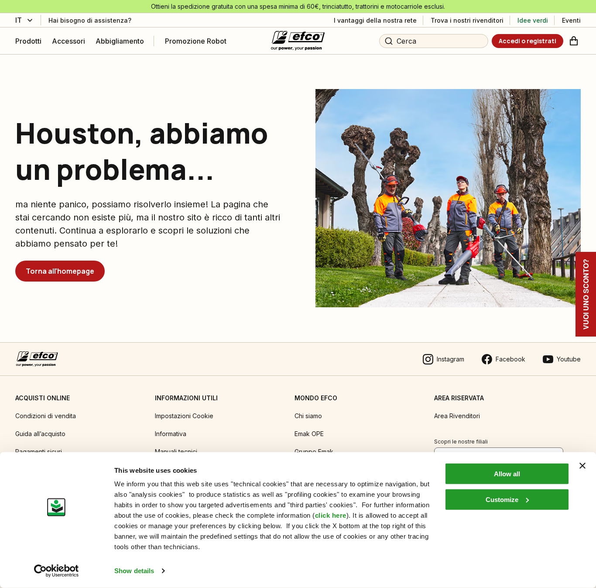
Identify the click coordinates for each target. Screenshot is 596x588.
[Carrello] (574, 41)
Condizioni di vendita (45, 416)
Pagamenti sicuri (38, 451)
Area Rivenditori (457, 416)
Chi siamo (308, 416)
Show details (134, 570)
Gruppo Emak (314, 451)
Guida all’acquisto (40, 433)
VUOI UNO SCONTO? (586, 294)
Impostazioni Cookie (184, 416)
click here (330, 515)
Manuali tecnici (176, 451)
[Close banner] (582, 466)
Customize (502, 499)
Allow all (507, 474)
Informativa (170, 433)
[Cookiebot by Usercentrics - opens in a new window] (56, 571)
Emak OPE (309, 433)
